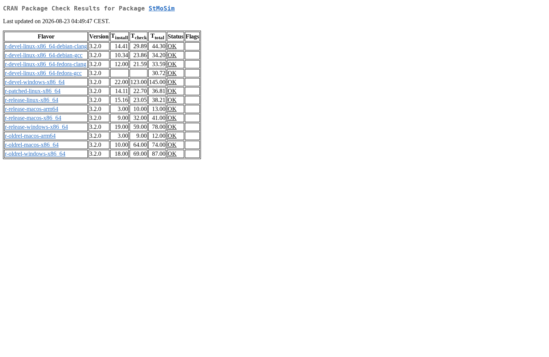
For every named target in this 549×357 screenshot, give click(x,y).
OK (172, 46)
